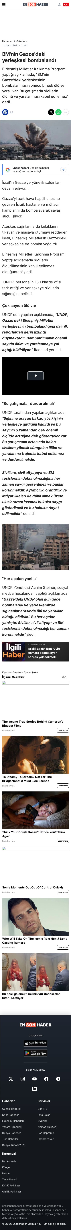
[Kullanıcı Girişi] (59, 4)
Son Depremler (46, 1132)
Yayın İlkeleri (9, 1179)
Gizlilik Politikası (11, 1191)
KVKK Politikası (11, 1185)
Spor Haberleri (10, 1114)
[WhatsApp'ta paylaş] (58, 112)
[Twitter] (11, 1079)
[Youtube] (34, 1079)
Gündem (21, 41)
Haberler (7, 41)
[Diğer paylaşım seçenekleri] (66, 112)
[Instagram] (22, 1079)
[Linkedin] (34, 1088)
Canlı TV (43, 1108)
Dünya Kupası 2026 (13, 1145)
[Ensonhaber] (35, 4)
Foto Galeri (44, 1114)
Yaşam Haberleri (11, 1126)
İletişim (6, 1173)
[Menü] (3, 4)
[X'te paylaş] (51, 112)
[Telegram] (58, 1079)
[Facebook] (46, 1079)
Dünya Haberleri (11, 1132)
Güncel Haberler (11, 1108)
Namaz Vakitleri (47, 1126)
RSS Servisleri (46, 1138)
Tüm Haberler (10, 1138)
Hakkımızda (9, 1161)
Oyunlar (42, 1120)
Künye (6, 1167)
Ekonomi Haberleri (13, 1120)
